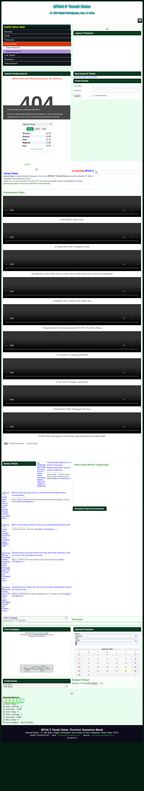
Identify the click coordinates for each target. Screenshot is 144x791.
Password (77, 91)
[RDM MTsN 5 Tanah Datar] (107, 29)
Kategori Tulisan (79, 683)
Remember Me (101, 95)
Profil (7, 36)
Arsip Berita (7, 684)
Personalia (9, 40)
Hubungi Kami (11, 63)
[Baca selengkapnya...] (62, 478)
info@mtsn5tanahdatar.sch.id (69, 735)
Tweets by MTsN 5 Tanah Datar (85, 77)
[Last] (52, 668)
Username (78, 86)
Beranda (8, 32)
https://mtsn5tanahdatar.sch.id (103, 735)
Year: (77, 638)
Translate (21, 620)
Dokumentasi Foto (13, 48)
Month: (77, 634)
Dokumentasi (10, 44)
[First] (21, 668)
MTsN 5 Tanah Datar (72, 6)
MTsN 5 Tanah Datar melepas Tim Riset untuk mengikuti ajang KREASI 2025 (41, 525)
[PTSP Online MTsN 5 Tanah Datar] (37, 170)
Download (9, 59)
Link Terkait (10, 55)
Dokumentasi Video (13, 51)
